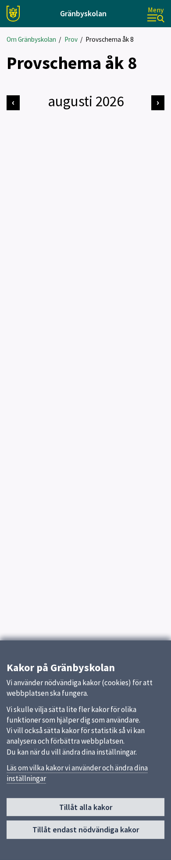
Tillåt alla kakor (85, 807)
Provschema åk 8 (110, 39)
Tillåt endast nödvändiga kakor (85, 829)
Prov (71, 39)
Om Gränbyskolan (31, 39)
